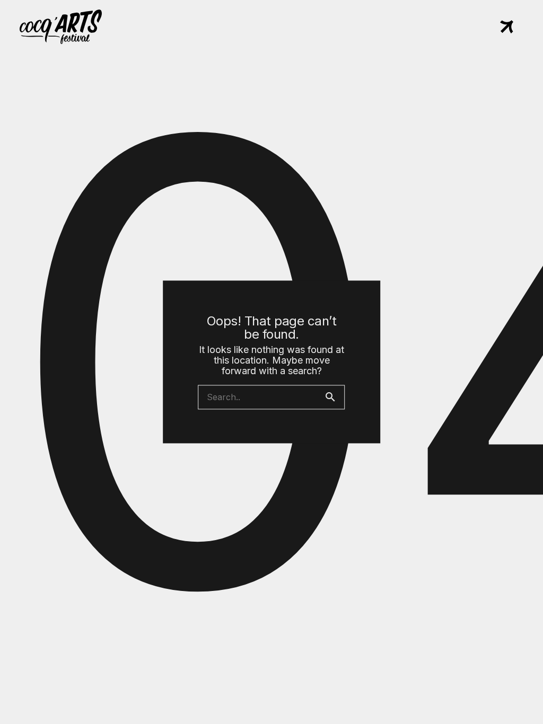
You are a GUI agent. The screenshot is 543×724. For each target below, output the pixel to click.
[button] (506, 28)
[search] (334, 397)
